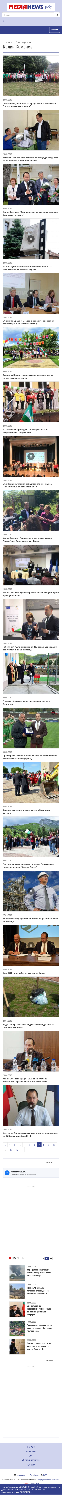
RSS (45, 1475)
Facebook (34, 1475)
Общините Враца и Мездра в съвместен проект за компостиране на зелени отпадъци (28, 322)
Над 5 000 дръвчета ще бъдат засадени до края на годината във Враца (28, 1026)
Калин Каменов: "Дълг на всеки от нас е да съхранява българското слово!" (30, 213)
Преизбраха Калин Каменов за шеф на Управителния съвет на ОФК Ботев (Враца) (30, 757)
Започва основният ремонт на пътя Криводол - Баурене (27, 811)
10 (54, 1144)
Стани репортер (32, 1460)
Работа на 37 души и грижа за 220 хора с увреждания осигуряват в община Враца (30, 648)
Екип (31, 1456)
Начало (31, 1447)
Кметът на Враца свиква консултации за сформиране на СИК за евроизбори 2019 (30, 1134)
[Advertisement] (31, 1219)
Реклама (31, 1465)
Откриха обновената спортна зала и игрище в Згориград (26, 702)
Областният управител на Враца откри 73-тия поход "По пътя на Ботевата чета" (29, 105)
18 (17, 1149)
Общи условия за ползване (48, 1479)
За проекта (31, 1451)
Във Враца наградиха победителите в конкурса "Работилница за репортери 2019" (27, 485)
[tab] (43, 1258)
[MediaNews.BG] (31, 7)
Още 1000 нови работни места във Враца (24, 972)
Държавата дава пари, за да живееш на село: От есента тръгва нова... (39, 1328)
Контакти (21, 1475)
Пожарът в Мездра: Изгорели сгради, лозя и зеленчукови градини (38, 1291)
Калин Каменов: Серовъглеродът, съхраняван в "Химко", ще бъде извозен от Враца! (27, 539)
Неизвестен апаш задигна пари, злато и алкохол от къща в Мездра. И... (39, 1346)
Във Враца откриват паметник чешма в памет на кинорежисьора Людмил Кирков (27, 268)
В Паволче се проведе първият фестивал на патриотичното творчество (25, 431)
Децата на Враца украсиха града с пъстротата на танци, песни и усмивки (28, 376)
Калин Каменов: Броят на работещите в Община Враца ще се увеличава (31, 594)
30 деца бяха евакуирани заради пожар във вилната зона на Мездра (39, 1273)
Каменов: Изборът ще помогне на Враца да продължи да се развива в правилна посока (30, 159)
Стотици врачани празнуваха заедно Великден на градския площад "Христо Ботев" (28, 865)
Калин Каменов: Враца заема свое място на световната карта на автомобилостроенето (25, 1080)
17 (11, 1149)
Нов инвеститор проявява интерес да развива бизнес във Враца (30, 920)
